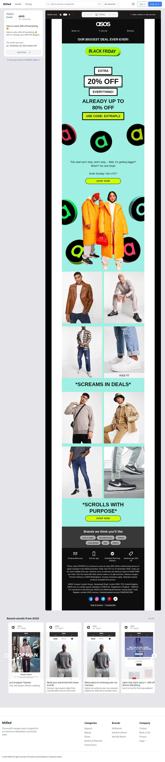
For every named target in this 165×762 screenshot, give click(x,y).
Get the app (94, 558)
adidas (116, 543)
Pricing (29, 4)
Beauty (87, 732)
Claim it (36, 60)
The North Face (105, 538)
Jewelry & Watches (93, 740)
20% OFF (103, 81)
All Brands (117, 728)
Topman (121, 538)
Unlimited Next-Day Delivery (112, 559)
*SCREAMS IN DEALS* (103, 384)
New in (76, 31)
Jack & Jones (88, 538)
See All (151, 618)
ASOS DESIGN (93, 543)
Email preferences (75, 558)
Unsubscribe (110, 605)
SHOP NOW (103, 181)
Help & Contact (97, 605)
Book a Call (144, 732)
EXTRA (103, 71)
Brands (18, 4)
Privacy (142, 736)
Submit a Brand (119, 732)
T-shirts (103, 31)
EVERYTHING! (103, 92)
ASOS (21, 16)
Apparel (88, 728)
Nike (105, 543)
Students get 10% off (131, 559)
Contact (143, 728)
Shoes (130, 31)
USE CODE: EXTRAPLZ (103, 116)
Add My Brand (119, 736)
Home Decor (90, 744)
